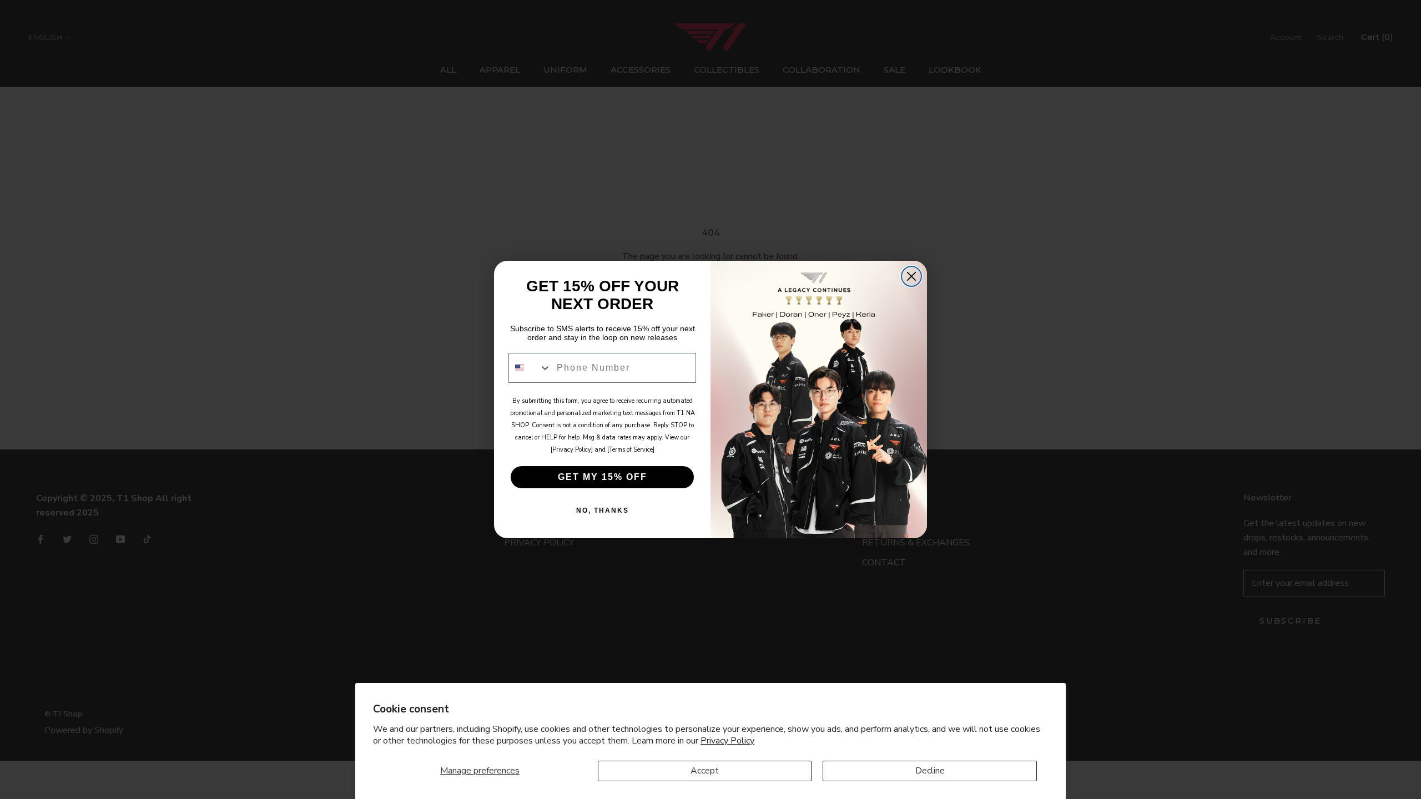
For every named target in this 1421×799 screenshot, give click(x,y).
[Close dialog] (911, 276)
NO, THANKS (602, 510)
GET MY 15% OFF (602, 477)
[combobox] (530, 367)
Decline (930, 771)
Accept (705, 771)
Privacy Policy (727, 741)
